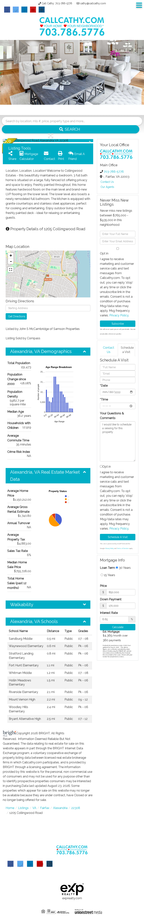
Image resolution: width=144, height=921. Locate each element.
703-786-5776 (114, 171)
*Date (104, 385)
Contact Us (107, 181)
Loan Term (107, 568)
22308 (75, 808)
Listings (23, 808)
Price (103, 586)
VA (34, 808)
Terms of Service (123, 548)
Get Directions (16, 316)
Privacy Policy (118, 315)
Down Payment (111, 599)
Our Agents (107, 186)
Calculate (117, 627)
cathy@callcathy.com (93, 3)
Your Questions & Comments (112, 416)
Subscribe (118, 323)
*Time (104, 399)
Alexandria (60, 808)
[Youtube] (40, 864)
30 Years (124, 568)
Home (10, 808)
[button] (70, 129)
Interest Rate (109, 613)
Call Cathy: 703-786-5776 (57, 3)
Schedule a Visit (127, 350)
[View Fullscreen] (11, 269)
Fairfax (44, 808)
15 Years (109, 575)
